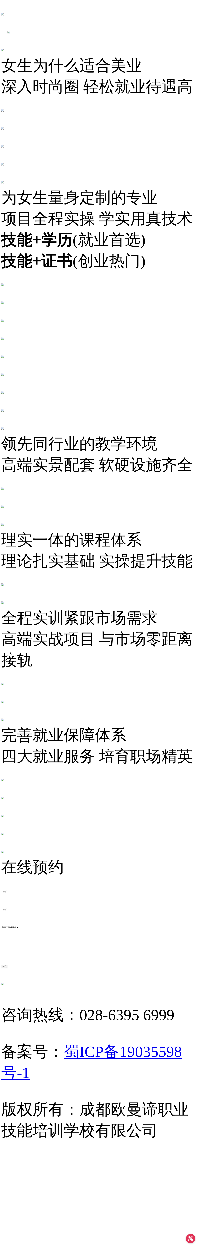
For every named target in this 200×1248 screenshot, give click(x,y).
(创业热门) (73, 261)
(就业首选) (73, 239)
